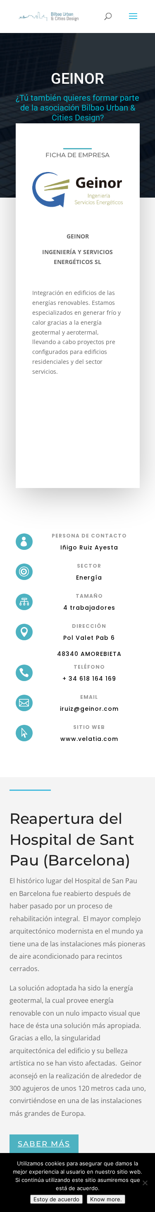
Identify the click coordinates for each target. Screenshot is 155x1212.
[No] (145, 1183)
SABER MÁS (44, 1143)
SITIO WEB (89, 727)
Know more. (106, 1199)
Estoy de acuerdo (56, 1199)
